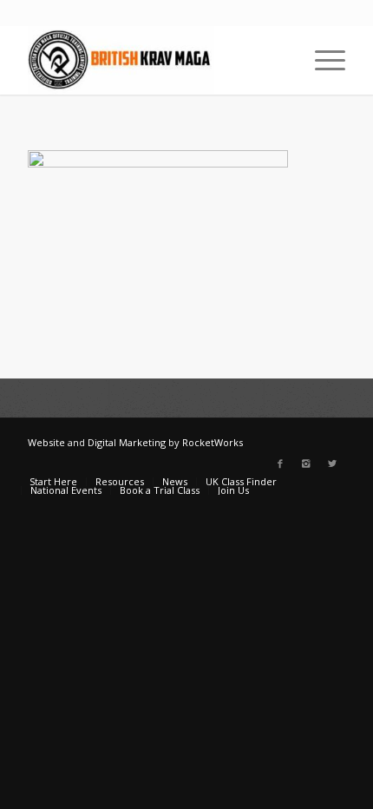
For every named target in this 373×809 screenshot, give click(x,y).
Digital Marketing (127, 442)
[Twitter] (332, 464)
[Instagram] (306, 464)
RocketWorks (212, 442)
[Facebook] (280, 464)
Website (46, 442)
